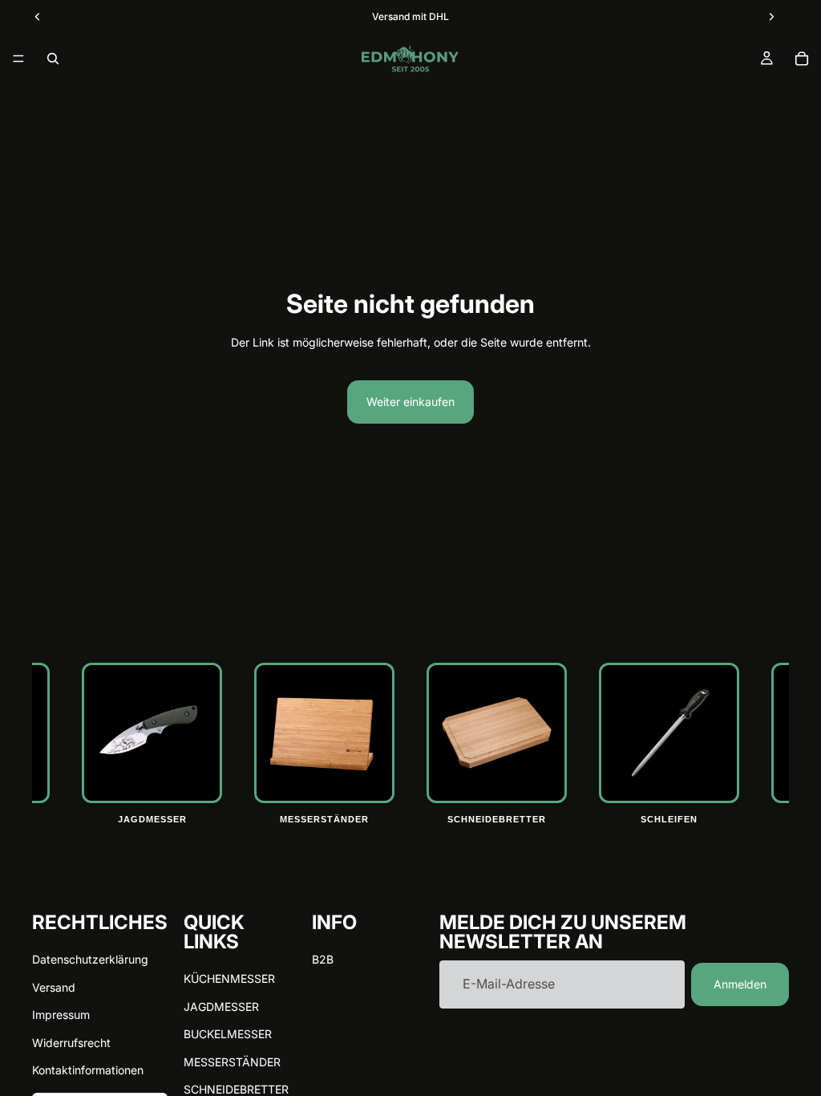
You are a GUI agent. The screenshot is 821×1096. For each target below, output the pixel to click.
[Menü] (18, 58)
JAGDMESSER (221, 1006)
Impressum (61, 1014)
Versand (53, 986)
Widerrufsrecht (71, 1042)
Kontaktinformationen (88, 1070)
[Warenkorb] (801, 58)
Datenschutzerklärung (90, 959)
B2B (323, 959)
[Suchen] (53, 58)
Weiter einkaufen (410, 401)
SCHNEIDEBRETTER (236, 1089)
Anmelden (740, 984)
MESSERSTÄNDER (232, 1061)
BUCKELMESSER (228, 1034)
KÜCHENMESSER (229, 978)
